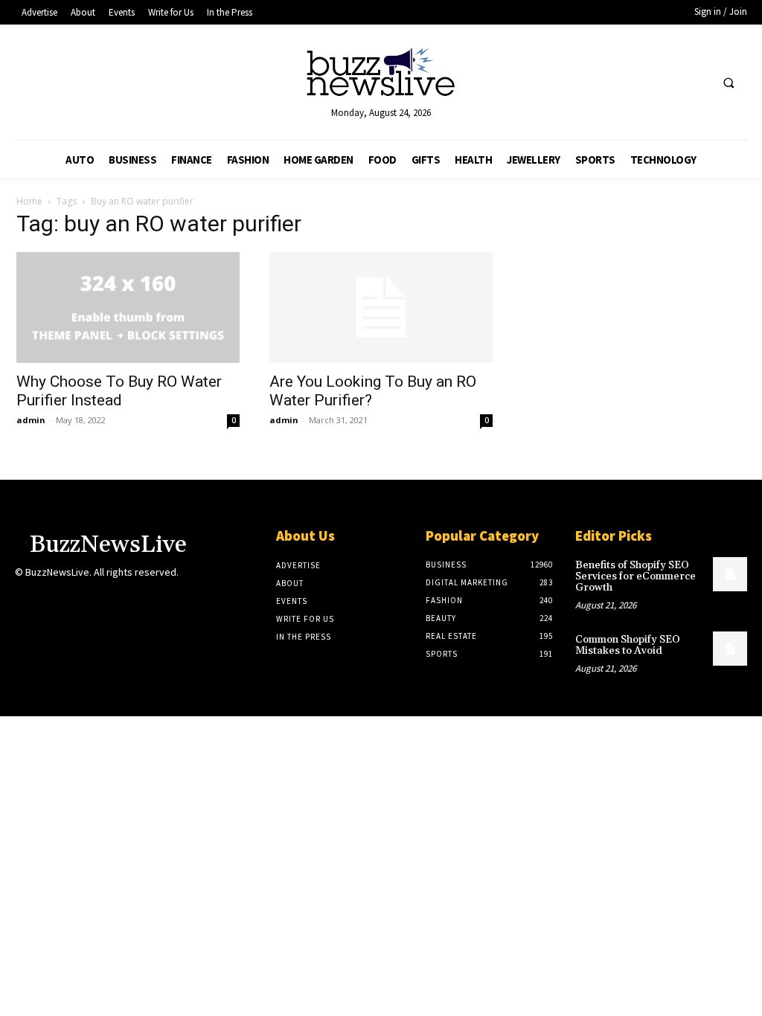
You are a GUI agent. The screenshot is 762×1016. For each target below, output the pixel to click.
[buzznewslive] (381, 75)
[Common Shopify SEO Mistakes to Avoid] (730, 648)
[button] (728, 83)
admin (30, 419)
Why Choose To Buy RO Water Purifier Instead (119, 391)
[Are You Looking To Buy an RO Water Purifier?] (381, 307)
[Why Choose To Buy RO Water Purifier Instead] (128, 307)
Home (29, 201)
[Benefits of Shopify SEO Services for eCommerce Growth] (730, 574)
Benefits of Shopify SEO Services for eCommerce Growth (635, 577)
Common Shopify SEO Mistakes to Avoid (627, 645)
